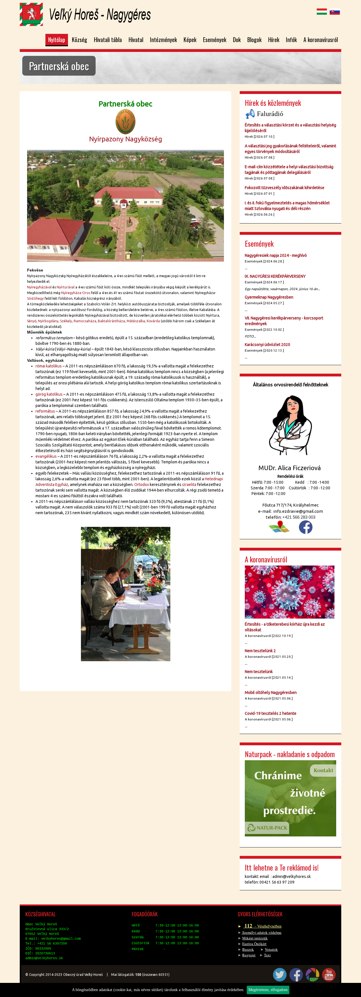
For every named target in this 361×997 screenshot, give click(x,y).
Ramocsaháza (85, 321)
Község (79, 39)
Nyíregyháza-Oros (75, 293)
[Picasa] (312, 974)
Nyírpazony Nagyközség (125, 139)
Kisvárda (153, 321)
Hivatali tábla (108, 39)
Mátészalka (136, 321)
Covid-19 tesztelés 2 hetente (270, 713)
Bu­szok (248, 949)
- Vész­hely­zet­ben (262, 926)
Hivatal (136, 39)
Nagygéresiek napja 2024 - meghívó (276, 255)
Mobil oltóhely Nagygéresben (271, 692)
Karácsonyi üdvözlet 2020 (267, 344)
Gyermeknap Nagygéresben (269, 297)
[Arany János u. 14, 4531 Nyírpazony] (125, 205)
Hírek (273, 39)
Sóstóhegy (35, 298)
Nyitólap (56, 39)
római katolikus (49, 366)
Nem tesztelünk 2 (260, 650)
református (45, 411)
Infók (291, 39)
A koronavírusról (320, 39)
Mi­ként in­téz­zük (255, 938)
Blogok (254, 39)
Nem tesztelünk (259, 671)
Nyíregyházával (39, 287)
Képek (190, 39)
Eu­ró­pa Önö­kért (254, 943)
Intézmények (163, 39)
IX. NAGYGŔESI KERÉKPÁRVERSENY (275, 276)
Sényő (31, 321)
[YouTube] (329, 974)
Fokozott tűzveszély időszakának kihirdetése (284, 187)
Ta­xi (267, 954)
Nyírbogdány (48, 321)
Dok (237, 39)
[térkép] (279, 526)
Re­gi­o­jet (249, 954)
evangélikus (46, 456)
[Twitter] (280, 974)
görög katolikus (49, 394)
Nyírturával (65, 287)
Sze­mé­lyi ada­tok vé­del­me (261, 932)
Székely (66, 321)
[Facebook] (305, 527)
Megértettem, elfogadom (268, 990)
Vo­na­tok (271, 949)
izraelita (189, 484)
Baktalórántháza (111, 321)
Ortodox (141, 484)
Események (214, 39)
